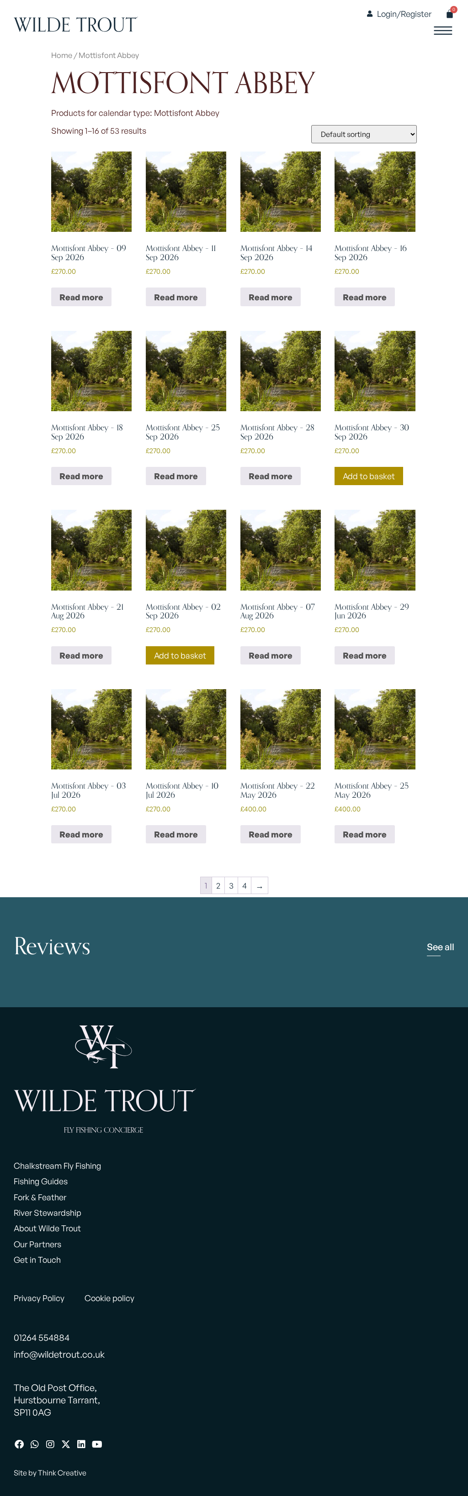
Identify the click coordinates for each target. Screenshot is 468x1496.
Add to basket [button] (369, 476)
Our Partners (37, 1244)
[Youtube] (96, 1444)
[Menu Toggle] (442, 30)
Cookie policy (109, 1298)
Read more (81, 297)
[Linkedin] (81, 1444)
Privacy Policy (39, 1298)
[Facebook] (19, 1444)
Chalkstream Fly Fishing (57, 1166)
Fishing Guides (41, 1181)
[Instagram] (50, 1444)
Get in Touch (37, 1260)
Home (61, 55)
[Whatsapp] (34, 1444)
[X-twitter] (65, 1444)
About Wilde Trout (47, 1228)
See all (440, 946)
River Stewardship (47, 1213)
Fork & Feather (40, 1197)
